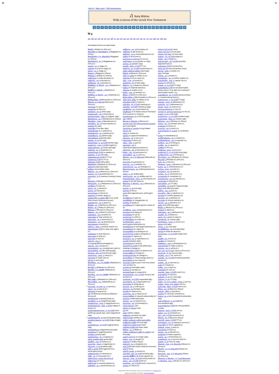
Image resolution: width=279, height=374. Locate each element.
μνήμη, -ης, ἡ (163, 174)
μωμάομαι (162, 329)
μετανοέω (127, 236)
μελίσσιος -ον (128, 83)
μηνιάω (128, 356)
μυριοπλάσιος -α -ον (168, 301)
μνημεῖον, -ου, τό (165, 171)
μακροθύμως (93, 138)
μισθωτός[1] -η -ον (168, 152)
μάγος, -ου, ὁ (93, 71)
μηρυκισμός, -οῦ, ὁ (168, 61)
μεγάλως (91, 334)
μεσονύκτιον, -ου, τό (131, 167)
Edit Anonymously (113, 8)
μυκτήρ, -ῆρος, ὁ (167, 272)
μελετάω (126, 78)
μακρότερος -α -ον (97, 143)
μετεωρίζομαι (128, 272)
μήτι (160, 73)
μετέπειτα (127, 267)
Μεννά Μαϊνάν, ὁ (131, 121)
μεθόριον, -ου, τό (130, 49)
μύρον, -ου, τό (163, 313)
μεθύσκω (126, 52)
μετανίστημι (130, 234)
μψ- (161, 38)
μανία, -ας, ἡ (93, 188)
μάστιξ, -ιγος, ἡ (94, 241)
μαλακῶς (94, 162)
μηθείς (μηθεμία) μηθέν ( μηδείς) (137, 332)
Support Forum (157, 370)
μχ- (158, 38)
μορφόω (161, 241)
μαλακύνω (94, 159)
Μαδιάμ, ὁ (92, 75)
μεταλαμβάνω (129, 219)
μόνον (160, 224)
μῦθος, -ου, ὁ (163, 267)
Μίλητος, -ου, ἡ (164, 121)
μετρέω (126, 291)
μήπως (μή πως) (165, 54)
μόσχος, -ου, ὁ (164, 248)
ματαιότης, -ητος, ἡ (96, 255)
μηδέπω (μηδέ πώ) (130, 327)
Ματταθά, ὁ (93, 279)
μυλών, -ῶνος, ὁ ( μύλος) (168, 284)
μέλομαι (126, 90)
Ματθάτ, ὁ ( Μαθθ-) (96, 270)
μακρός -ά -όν (93, 140)
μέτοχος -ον (128, 289)
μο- (134, 38)
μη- (108, 38)
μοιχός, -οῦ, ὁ (163, 202)
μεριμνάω (127, 140)
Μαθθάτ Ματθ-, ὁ (96, 90)
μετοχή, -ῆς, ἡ (128, 286)
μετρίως (126, 298)
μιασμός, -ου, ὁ (164, 104)
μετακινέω (127, 217)
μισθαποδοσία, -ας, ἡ (166, 138)
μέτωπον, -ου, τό (130, 303)
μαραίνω (91, 195)
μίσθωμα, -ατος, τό (166, 150)
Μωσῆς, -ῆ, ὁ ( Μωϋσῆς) (168, 349)
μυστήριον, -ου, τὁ (166, 322)
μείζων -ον (127, 64)
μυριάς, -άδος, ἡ (164, 291)
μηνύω (125, 365)
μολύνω (161, 210)
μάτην (90, 260)
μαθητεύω (92, 78)
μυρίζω (161, 294)
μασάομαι (92, 234)
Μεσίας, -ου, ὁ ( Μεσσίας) (134, 157)
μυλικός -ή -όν (164, 277)
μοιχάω (161, 195)
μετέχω (126, 270)
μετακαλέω (127, 214)
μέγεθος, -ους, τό (95, 341)
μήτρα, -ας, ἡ (163, 75)
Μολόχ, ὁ (162, 207)
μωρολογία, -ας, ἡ (165, 339)
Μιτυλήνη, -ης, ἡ (165, 157)
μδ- (99, 38)
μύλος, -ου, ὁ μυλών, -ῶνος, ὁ (171, 282)
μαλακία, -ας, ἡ (94, 150)
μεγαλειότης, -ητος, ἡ (96, 303)
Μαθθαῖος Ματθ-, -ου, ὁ (99, 85)
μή (124, 310)
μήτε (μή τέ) (163, 68)
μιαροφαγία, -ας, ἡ (168, 95)
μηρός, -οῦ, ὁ (163, 59)
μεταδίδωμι (128, 205)
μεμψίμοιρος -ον (130, 116)
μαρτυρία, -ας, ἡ (94, 219)
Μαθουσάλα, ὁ (94, 99)
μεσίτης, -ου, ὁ (129, 164)
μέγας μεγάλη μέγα (95, 339)
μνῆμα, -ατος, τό (165, 169)
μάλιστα (91, 167)
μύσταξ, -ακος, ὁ (167, 320)
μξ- (131, 38)
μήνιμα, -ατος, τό (132, 358)
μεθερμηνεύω (93, 353)
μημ (127, 346)
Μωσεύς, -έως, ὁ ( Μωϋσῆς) (170, 344)
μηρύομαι (164, 66)
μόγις (160, 188)
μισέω (160, 135)
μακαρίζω (92, 109)
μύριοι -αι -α (163, 296)
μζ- (105, 38)
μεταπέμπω (128, 243)
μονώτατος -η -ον (167, 234)
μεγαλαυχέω (93, 298)
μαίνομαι (92, 107)
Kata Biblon (141, 16)
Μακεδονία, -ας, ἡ (95, 119)
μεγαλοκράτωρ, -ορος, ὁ (100, 306)
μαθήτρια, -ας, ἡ (94, 83)
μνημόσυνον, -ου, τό (166, 179)
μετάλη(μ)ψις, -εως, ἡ (131, 222)
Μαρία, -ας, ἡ (93, 207)
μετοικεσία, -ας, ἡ (130, 282)
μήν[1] (125, 349)
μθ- (112, 38)
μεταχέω (129, 262)
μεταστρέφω (128, 253)
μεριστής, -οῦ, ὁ (129, 150)
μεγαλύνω (92, 332)
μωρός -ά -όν (163, 341)
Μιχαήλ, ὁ (162, 159)
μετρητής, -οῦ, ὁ (129, 294)
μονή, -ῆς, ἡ (163, 217)
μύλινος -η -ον (164, 279)
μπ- (138, 38)
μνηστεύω (162, 181)
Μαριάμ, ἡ (92, 210)
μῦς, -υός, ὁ (165, 315)
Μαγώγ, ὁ (92, 73)
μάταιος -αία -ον (95, 253)
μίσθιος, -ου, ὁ (164, 143)
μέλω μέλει (129, 99)
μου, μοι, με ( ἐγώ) (166, 250)
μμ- (124, 38)
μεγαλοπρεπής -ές (95, 317)
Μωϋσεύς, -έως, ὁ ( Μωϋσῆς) (170, 353)
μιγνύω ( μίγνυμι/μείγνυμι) (170, 111)
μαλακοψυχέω (96, 157)
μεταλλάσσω (128, 226)
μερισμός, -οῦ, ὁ (129, 145)
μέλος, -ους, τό (129, 92)
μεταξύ (126, 241)
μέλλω (125, 87)
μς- (144, 38)
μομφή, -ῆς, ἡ (163, 214)
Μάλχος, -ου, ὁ (94, 171)
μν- (128, 38)
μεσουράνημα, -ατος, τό (133, 179)
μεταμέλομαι (128, 229)
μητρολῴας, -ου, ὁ (165, 78)
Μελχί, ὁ (126, 95)
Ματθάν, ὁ (92, 267)
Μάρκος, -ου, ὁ (94, 212)
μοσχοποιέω (163, 246)
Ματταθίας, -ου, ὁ (95, 282)
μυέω (160, 265)
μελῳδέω (129, 102)
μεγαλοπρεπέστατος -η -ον (101, 310)
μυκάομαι (162, 270)
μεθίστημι (92, 363)
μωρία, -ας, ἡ (163, 337)
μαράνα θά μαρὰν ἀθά (98, 198)
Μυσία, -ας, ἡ (163, 317)
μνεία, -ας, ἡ (163, 167)
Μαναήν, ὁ (92, 181)
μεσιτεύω (127, 162)
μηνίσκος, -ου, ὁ (132, 363)
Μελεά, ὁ (126, 73)
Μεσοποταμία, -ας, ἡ (131, 169)
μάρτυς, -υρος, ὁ (94, 226)
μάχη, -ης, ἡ (93, 289)
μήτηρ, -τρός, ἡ (164, 71)
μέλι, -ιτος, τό (128, 80)
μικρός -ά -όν (163, 114)
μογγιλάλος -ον (164, 183)
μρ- (141, 38)
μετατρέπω (127, 260)
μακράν (91, 126)
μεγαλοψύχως (93, 329)
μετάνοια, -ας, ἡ (129, 238)
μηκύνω (126, 341)
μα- (89, 38)
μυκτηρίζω (162, 274)
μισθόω (161, 147)
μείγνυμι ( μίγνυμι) (131, 59)
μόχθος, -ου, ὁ (164, 255)
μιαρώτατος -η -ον (168, 99)
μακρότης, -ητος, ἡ (98, 145)
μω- (165, 38)
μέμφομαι (127, 111)
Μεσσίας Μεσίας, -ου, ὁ (134, 183)
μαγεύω (91, 68)
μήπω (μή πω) (164, 52)
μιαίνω (161, 83)
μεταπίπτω (130, 246)
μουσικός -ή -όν (164, 253)
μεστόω (126, 191)
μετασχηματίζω (129, 255)
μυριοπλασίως (166, 306)
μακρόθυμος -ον (94, 135)
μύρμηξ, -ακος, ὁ (167, 310)
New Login (100, 8)
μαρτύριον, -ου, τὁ (95, 222)
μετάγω (126, 202)
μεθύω (125, 56)
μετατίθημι (127, 258)
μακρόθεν (92, 128)
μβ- (92, 38)
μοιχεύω (161, 200)
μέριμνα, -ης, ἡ (129, 138)
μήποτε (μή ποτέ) (165, 49)
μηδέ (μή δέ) (128, 317)
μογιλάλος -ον (163, 186)
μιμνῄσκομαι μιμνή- (168, 131)
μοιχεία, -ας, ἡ (164, 198)
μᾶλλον (91, 169)
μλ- (121, 38)
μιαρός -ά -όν (166, 85)
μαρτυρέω (92, 217)
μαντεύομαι (93, 193)
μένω (125, 133)
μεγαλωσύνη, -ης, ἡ (96, 337)
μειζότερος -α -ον (130, 61)
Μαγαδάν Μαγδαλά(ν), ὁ (99, 52)
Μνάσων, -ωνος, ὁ (165, 164)
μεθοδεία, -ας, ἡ (94, 365)
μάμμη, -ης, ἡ (93, 174)
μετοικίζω (127, 284)
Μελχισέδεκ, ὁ (128, 97)
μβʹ (89, 294)
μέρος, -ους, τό (129, 152)
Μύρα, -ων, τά (163, 289)
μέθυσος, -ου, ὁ (129, 54)
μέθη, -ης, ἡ (92, 356)
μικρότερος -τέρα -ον (166, 119)
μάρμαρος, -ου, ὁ (95, 214)
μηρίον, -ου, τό (166, 56)
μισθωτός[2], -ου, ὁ (166, 155)
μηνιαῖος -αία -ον (132, 353)
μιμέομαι (162, 126)
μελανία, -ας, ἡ (131, 68)
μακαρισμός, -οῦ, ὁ (96, 114)
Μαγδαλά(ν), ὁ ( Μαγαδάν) (99, 56)
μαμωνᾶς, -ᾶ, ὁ (94, 176)
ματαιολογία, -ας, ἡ (96, 248)
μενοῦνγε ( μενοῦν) (131, 128)
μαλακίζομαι (95, 152)
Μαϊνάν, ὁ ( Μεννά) (96, 102)
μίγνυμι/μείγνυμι (165, 109)
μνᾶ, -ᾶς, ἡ (162, 162)
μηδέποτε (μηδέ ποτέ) (132, 325)
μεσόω (125, 181)
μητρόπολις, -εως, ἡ (166, 80)
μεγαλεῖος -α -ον (94, 301)
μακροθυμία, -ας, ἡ (96, 133)
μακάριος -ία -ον (95, 111)
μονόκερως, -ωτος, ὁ (166, 222)
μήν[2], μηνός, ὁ (129, 351)
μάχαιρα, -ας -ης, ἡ (97, 286)
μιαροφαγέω (165, 87)
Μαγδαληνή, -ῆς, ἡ (95, 61)
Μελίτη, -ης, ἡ (128, 85)
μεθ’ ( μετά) (93, 349)
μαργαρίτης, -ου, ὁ (95, 202)
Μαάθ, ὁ (91, 49)
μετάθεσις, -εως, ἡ (130, 210)
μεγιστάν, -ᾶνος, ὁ (95, 344)
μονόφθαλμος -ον (165, 229)
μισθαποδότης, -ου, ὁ (167, 140)
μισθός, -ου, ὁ (163, 145)
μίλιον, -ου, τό (164, 123)
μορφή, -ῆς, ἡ (163, 238)
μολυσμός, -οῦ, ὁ (165, 212)
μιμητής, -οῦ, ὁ (164, 128)
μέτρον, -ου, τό (129, 301)
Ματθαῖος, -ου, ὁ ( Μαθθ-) (99, 262)
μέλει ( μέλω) (128, 75)
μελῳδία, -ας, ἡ (131, 104)
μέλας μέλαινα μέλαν (131, 71)
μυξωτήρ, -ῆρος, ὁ (168, 286)
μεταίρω (126, 212)
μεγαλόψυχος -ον (97, 325)
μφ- (154, 38)
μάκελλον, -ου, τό (95, 123)
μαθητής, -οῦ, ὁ (94, 80)
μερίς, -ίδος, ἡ (128, 143)
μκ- (118, 38)
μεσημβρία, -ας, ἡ (130, 155)
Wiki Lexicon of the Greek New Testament (139, 20)
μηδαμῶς (127, 315)
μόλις (160, 205)
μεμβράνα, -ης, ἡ (130, 109)
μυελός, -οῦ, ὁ (163, 262)
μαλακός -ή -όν (94, 155)
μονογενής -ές (163, 219)
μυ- (151, 38)
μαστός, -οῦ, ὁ (94, 246)
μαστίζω (91, 238)
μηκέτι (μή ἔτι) (129, 337)
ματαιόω (91, 258)
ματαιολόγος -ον (94, 250)
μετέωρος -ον (130, 279)
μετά (125, 193)
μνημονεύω (163, 176)
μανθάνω (92, 186)
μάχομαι (91, 291)
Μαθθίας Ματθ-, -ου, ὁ (98, 95)
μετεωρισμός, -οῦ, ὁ (133, 274)
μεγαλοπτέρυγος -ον (98, 320)
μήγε (125, 313)
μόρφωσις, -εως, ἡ (165, 243)
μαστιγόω (92, 236)
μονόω (160, 231)
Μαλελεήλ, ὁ (93, 164)
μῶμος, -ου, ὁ (163, 332)
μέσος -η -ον (128, 174)
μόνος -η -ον (163, 226)
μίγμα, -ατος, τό (164, 107)
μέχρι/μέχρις (128, 306)
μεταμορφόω (128, 231)
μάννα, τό (92, 191)
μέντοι (125, 131)
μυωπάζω (162, 325)
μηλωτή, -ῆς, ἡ (129, 344)
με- (102, 38)
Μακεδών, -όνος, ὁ (95, 121)
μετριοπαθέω (128, 296)
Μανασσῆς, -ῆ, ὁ (94, 183)
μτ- (147, 38)
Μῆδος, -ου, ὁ (128, 329)
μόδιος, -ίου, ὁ (164, 191)
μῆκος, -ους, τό (129, 339)
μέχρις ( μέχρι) (129, 308)
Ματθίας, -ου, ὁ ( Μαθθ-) (98, 274)
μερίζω (126, 135)
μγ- (96, 38)
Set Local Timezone (149, 373)
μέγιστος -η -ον (94, 346)
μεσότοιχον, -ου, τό (131, 176)
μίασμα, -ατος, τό (165, 102)
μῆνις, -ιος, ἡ (130, 361)
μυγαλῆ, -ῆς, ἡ (166, 258)
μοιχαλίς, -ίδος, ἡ (165, 193)
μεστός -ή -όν (128, 188)
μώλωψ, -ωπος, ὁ (165, 327)
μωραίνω (162, 334)
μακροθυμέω (93, 131)
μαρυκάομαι (95, 229)
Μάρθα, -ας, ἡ (93, 205)
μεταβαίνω (127, 198)
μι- (115, 38)
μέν (124, 119)
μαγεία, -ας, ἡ (93, 66)
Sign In (91, 8)
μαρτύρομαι (93, 224)
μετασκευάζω (131, 250)
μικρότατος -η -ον (167, 116)
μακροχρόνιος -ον (95, 147)
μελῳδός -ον (130, 107)
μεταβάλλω (127, 200)
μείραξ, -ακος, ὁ (131, 66)
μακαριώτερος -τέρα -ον (98, 116)
